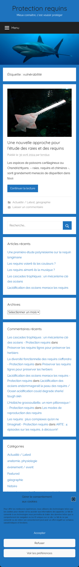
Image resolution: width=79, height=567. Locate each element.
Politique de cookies (19, 562)
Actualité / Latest (23, 202)
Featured (13, 473)
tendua (44, 155)
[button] (73, 499)
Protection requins (39, 8)
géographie (43, 202)
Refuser (39, 543)
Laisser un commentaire (27, 207)
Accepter (39, 533)
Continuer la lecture (22, 188)
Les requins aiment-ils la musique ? (31, 270)
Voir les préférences (39, 553)
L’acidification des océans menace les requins (37, 287)
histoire (12, 486)
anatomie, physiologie (22, 461)
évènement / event (20, 467)
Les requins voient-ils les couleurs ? (31, 263)
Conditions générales (39, 562)
